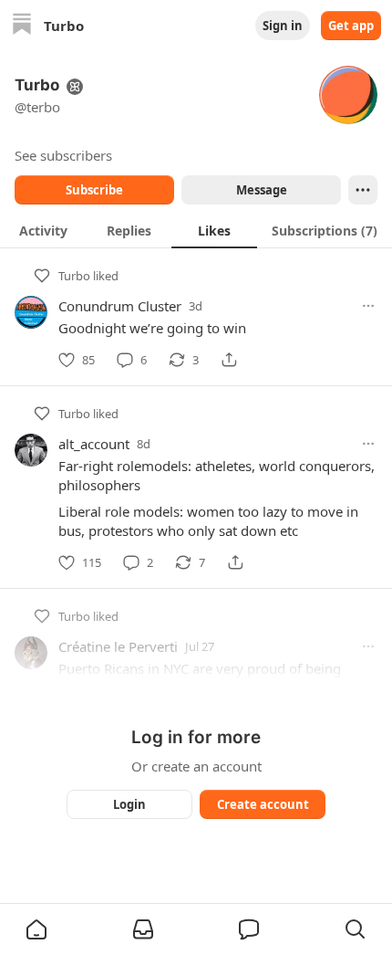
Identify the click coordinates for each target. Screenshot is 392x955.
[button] (36, 929)
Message (261, 190)
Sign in (283, 25)
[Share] (228, 359)
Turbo (74, 276)
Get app (351, 25)
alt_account (93, 444)
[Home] (22, 26)
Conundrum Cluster (119, 306)
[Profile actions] (362, 190)
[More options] (368, 305)
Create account (263, 804)
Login (129, 804)
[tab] (43, 230)
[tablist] (196, 230)
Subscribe (94, 190)
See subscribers (63, 155)
